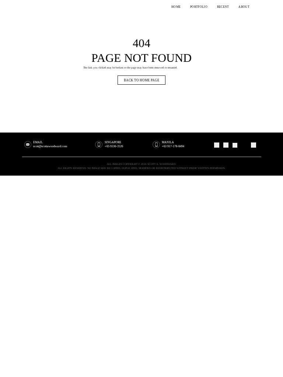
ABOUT (243, 7)
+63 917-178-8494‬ (173, 146)
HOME (176, 7)
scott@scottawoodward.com (50, 146)
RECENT (223, 7)
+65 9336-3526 (114, 146)
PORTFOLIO (198, 7)
